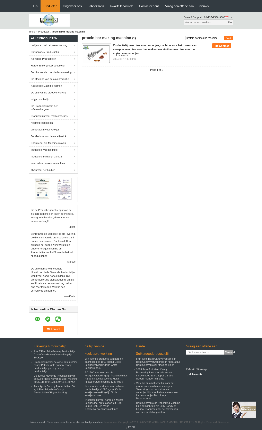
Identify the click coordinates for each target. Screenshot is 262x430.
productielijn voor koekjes (45, 129)
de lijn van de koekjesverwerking (49, 45)
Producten (50, 6)
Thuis (32, 31)
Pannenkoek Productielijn (45, 52)
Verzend (229, 352)
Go (230, 22)
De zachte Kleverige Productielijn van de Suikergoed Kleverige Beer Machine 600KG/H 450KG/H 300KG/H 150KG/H (56, 378)
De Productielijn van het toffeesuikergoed (44, 108)
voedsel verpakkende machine (48, 163)
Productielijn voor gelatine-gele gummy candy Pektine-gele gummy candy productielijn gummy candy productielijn (55, 367)
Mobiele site (195, 374)
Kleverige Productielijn (43, 58)
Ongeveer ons (72, 6)
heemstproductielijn (42, 122)
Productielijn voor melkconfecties (49, 116)
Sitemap (201, 369)
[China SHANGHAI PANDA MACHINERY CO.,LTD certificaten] (42, 189)
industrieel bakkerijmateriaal (46, 156)
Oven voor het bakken (43, 170)
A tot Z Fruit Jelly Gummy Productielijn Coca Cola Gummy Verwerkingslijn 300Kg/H (55, 354)
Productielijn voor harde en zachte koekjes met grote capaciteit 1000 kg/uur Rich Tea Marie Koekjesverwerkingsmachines (104, 405)
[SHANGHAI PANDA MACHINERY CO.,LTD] (49, 20)
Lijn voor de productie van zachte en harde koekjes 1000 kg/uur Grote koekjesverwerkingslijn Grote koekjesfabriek (105, 391)
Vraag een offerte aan (179, 6)
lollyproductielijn (40, 99)
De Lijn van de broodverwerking (49, 92)
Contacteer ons (149, 6)
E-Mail (190, 369)
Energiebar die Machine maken (48, 143)
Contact (224, 45)
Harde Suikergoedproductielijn (48, 65)
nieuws (204, 6)
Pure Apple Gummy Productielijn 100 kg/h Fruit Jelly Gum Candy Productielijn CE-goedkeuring (54, 389)
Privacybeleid (37, 422)
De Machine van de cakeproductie (50, 79)
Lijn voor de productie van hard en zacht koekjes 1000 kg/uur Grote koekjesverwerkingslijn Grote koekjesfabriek (104, 363)
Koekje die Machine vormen (46, 85)
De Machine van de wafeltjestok (48, 136)
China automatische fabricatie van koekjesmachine (75, 422)
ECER (131, 427)
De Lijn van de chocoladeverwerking (51, 72)
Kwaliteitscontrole (121, 6)
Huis (35, 6)
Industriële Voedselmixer (44, 149)
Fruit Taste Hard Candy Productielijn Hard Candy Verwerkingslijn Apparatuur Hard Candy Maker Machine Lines (158, 361)
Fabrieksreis (96, 6)
